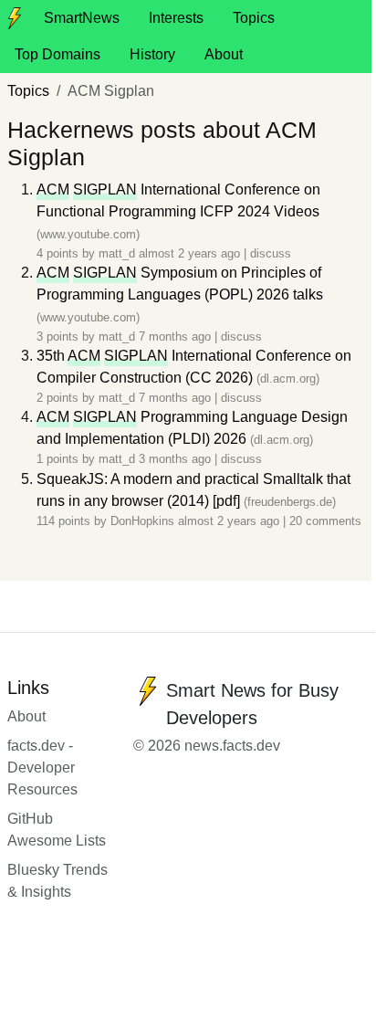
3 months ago (176, 459)
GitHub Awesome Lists (56, 829)
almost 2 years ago (191, 253)
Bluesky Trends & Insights (57, 880)
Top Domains (57, 54)
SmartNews (82, 18)
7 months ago (176, 336)
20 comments (325, 521)
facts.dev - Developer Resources (42, 767)
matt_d (117, 253)
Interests (176, 18)
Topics (254, 18)
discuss (270, 253)
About (223, 54)
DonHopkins (142, 521)
